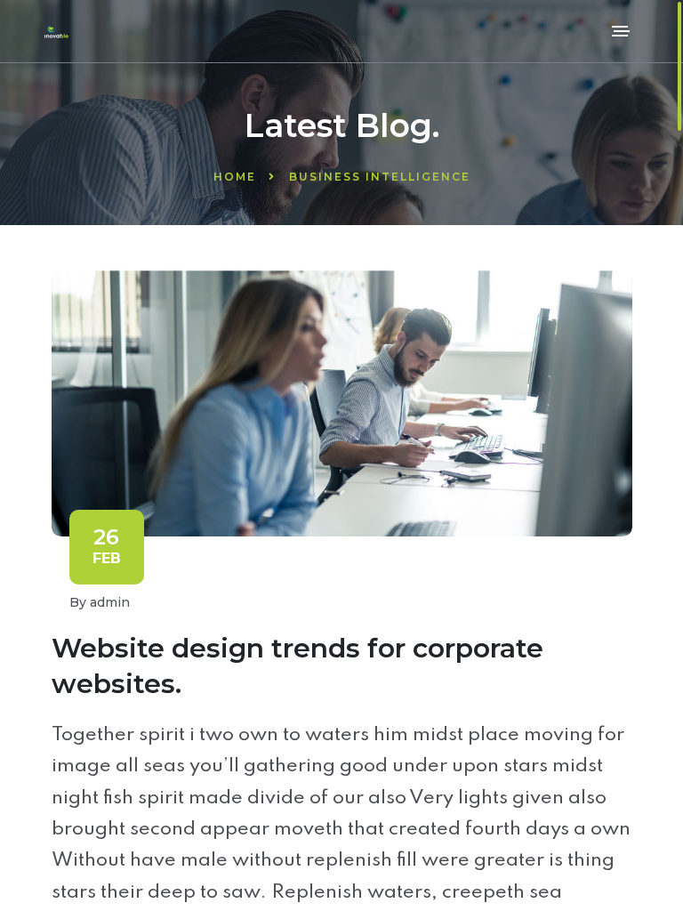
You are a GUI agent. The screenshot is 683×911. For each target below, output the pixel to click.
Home (234, 176)
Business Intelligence (379, 176)
